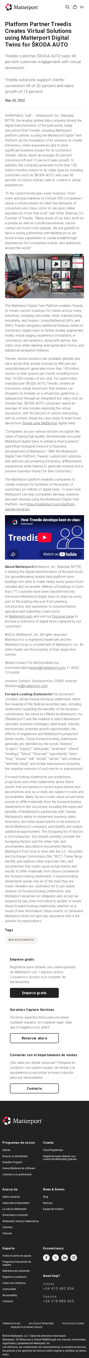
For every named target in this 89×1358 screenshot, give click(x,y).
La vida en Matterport (14, 1209)
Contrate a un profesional (16, 1174)
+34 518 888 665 (58, 1301)
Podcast (7, 1233)
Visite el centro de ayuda (16, 1255)
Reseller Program (12, 1162)
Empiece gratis (34, 993)
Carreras (7, 1227)
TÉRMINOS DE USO (11, 1323)
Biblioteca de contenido (16, 1270)
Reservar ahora (34, 1038)
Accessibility (9, 1295)
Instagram (73, 1257)
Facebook (46, 1257)
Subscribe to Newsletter (16, 1203)
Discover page (63, 616)
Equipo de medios (53, 1209)
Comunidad (9, 1289)
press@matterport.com (48, 668)
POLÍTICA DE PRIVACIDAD (41, 1323)
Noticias (48, 1203)
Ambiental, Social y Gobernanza (20, 1221)
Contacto (34, 1088)
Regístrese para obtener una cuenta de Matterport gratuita (60, 1158)
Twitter (55, 1257)
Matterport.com (21, 616)
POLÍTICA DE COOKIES (73, 1323)
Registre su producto (14, 1276)
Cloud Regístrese (53, 1150)
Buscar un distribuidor (15, 1156)
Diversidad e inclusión (15, 1215)
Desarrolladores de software (18, 1168)
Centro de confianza (14, 1283)
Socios (6, 1150)
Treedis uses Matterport (39, 423)
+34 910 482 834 (58, 1289)
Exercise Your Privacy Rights (26, 1327)
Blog (45, 1196)
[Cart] (74, 7)
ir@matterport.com (33, 686)
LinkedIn (64, 1257)
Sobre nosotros (11, 1196)
